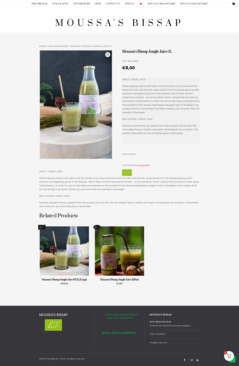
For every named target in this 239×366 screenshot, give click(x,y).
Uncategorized (58, 46)
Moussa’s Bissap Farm (161, 3)
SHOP (98, 3)
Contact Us (113, 3)
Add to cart (42, 227)
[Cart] (233, 4)
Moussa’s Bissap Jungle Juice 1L (147, 51)
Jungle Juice (61, 3)
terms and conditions (119, 333)
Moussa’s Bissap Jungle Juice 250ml (119, 279)
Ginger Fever (81, 3)
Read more (97, 227)
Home (42, 46)
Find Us (129, 3)
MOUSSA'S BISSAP (53, 315)
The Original (40, 3)
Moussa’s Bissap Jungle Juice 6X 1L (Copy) (64, 279)
